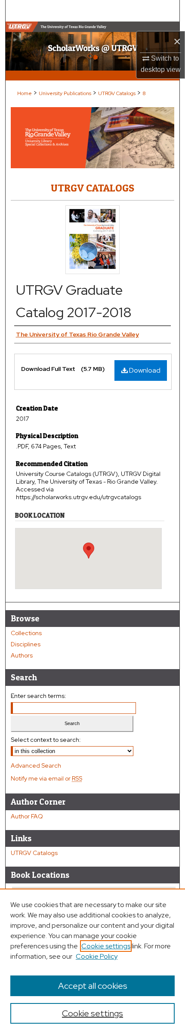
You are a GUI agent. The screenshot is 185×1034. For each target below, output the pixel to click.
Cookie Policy (96, 956)
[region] (92, 961)
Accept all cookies (92, 985)
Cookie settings (105, 946)
